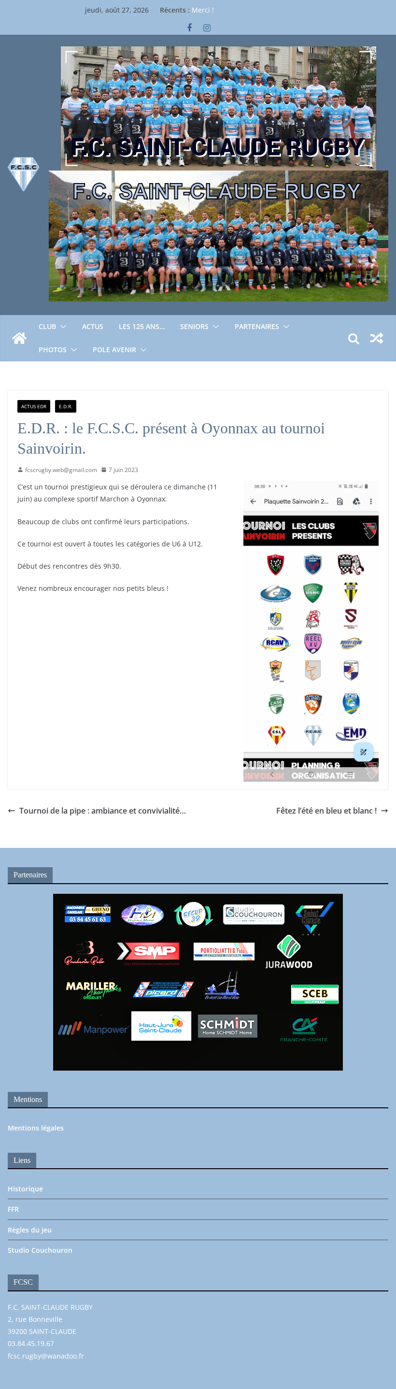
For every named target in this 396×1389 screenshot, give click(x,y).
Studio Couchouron (40, 1250)
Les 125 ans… (142, 326)
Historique (25, 1188)
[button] (61, 326)
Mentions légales (36, 1127)
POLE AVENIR (114, 349)
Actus (92, 326)
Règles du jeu (30, 1229)
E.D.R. (65, 406)
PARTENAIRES (257, 326)
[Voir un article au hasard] (376, 338)
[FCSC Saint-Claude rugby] (19, 338)
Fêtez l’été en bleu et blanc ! (326, 810)
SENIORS (194, 326)
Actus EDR (33, 406)
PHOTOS (53, 349)
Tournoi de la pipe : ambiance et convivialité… (102, 810)
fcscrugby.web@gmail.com (61, 470)
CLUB (47, 326)
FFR (13, 1209)
